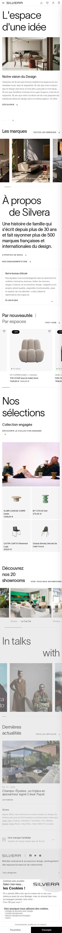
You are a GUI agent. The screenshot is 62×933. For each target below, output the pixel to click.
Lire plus (50, 824)
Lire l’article (7, 800)
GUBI (57, 375)
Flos (9, 821)
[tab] (2, 120)
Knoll (11, 824)
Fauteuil (33, 375)
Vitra (4, 821)
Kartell (5, 824)
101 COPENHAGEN (18, 375)
